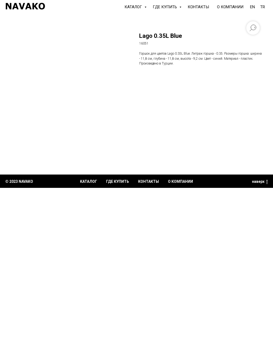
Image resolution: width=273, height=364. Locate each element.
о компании (180, 181)
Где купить (165, 7)
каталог (88, 181)
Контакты (198, 7)
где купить (117, 181)
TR (262, 7)
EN (252, 7)
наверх (258, 181)
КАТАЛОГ (134, 7)
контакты (148, 181)
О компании (230, 7)
